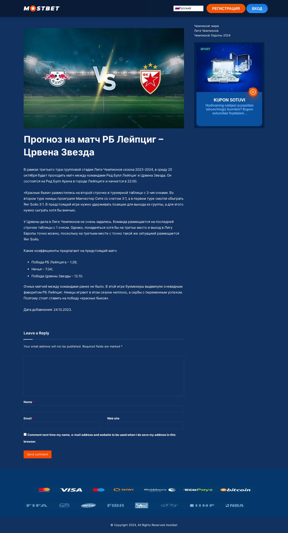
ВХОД (257, 8)
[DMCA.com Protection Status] (255, 505)
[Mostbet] (42, 8)
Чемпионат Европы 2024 (212, 35)
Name (29, 402)
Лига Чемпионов (206, 30)
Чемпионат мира (206, 26)
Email (29, 418)
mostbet (172, 525)
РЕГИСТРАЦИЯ (226, 8)
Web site (113, 418)
